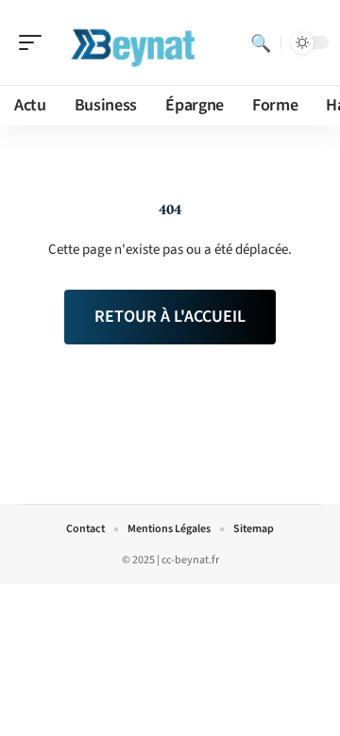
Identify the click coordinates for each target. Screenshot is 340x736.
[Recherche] (261, 42)
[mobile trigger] (35, 42)
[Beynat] (136, 42)
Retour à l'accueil (170, 316)
